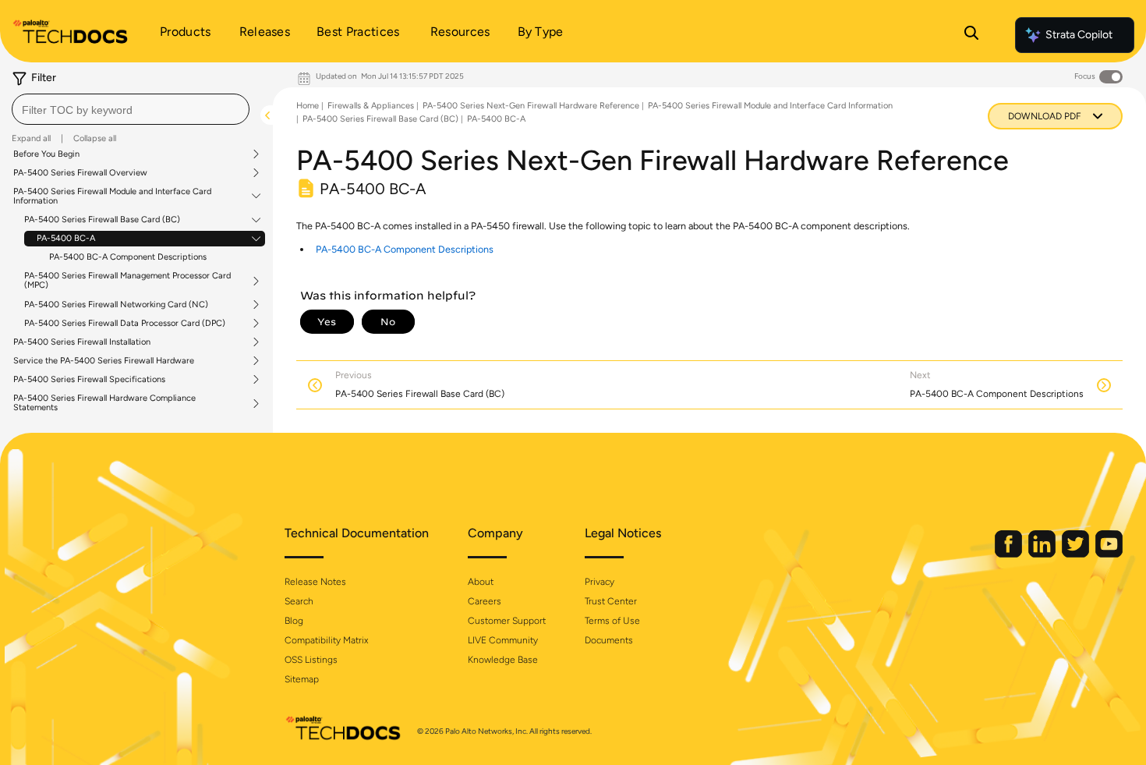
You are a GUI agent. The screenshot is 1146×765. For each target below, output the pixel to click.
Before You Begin (46, 154)
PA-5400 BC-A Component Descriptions (128, 257)
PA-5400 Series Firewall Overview (80, 173)
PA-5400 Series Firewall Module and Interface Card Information (112, 196)
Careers (484, 601)
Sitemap (302, 679)
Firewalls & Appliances (370, 106)
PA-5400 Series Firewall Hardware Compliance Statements (104, 403)
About (480, 581)
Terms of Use (612, 620)
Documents (609, 640)
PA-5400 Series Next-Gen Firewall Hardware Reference (531, 106)
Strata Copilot (1078, 34)
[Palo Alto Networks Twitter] (1076, 554)
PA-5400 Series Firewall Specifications (89, 379)
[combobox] (130, 109)
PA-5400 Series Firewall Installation (81, 342)
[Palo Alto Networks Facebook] (1009, 554)
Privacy (599, 581)
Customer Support (507, 620)
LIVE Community (503, 640)
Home (307, 106)
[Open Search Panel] (971, 35)
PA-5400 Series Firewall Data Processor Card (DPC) (124, 323)
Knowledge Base (503, 659)
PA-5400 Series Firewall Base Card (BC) (102, 220)
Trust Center (611, 601)
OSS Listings (311, 659)
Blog (294, 620)
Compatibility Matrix (326, 640)
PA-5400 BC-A (66, 238)
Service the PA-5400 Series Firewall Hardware (103, 361)
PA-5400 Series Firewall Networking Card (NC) (116, 305)
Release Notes (315, 581)
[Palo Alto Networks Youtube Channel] (1109, 554)
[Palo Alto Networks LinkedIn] (1043, 554)
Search (299, 601)
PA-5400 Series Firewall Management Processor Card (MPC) (127, 280)
